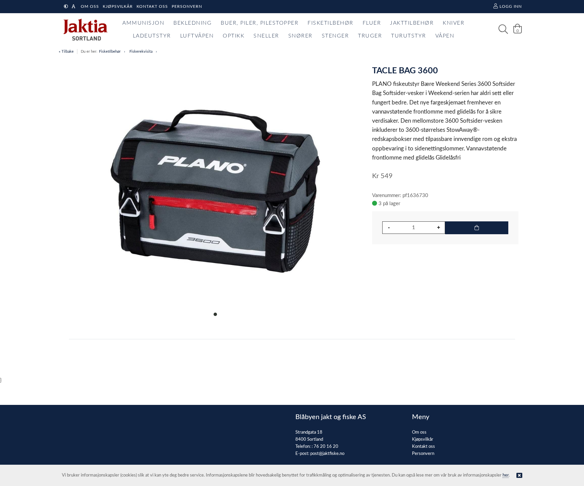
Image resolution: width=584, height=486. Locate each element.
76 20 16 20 (326, 446)
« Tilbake (66, 51)
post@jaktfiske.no (327, 454)
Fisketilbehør (110, 51)
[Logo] (84, 29)
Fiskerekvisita (140, 51)
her (506, 475)
